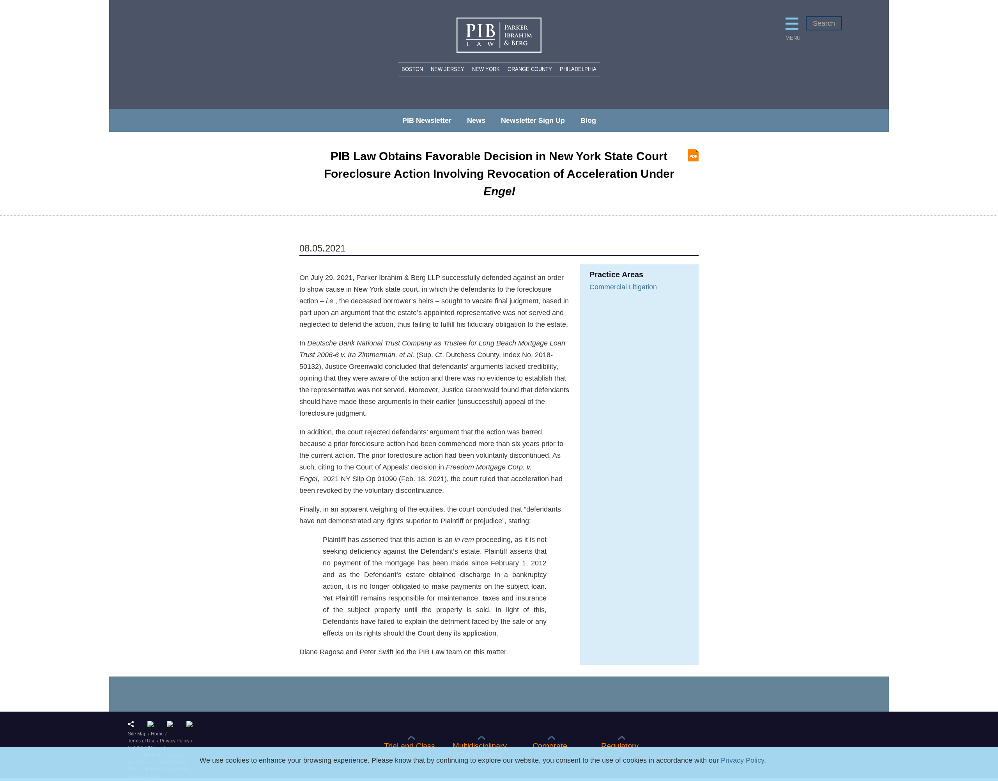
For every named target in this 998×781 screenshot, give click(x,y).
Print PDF (693, 155)
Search (824, 23)
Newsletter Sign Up (533, 120)
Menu (792, 38)
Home (157, 734)
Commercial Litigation (623, 287)
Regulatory (620, 746)
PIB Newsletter (426, 120)
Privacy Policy (174, 741)
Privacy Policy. (743, 760)
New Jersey (447, 69)
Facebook (172, 724)
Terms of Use (142, 741)
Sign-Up (191, 724)
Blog (588, 120)
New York (486, 69)
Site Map (137, 734)
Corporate (550, 746)
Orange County (530, 69)
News (476, 120)
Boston (412, 69)
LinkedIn (152, 724)
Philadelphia (578, 69)
